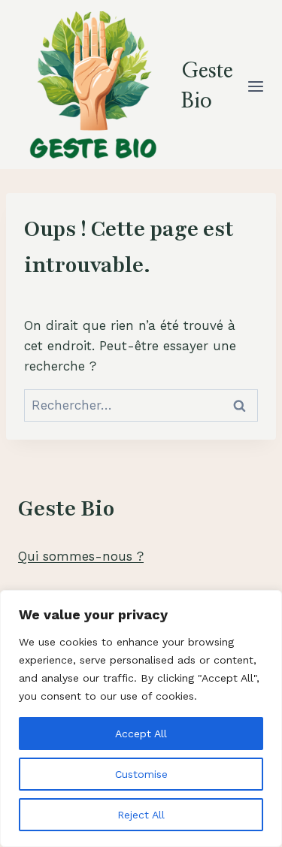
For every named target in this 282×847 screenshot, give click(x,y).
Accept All (141, 734)
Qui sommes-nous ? (81, 556)
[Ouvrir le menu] (256, 86)
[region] (141, 718)
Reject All (141, 815)
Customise (141, 774)
